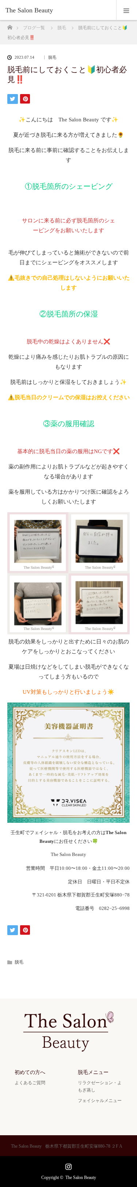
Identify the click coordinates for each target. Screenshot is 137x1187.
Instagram (67, 1165)
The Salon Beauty (80, 1177)
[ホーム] (9, 25)
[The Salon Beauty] (57, 10)
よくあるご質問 (30, 1082)
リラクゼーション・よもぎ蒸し (100, 1086)
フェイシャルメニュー (100, 1100)
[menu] (126, 10)
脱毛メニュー (93, 1072)
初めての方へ (30, 1072)
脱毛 (52, 57)
